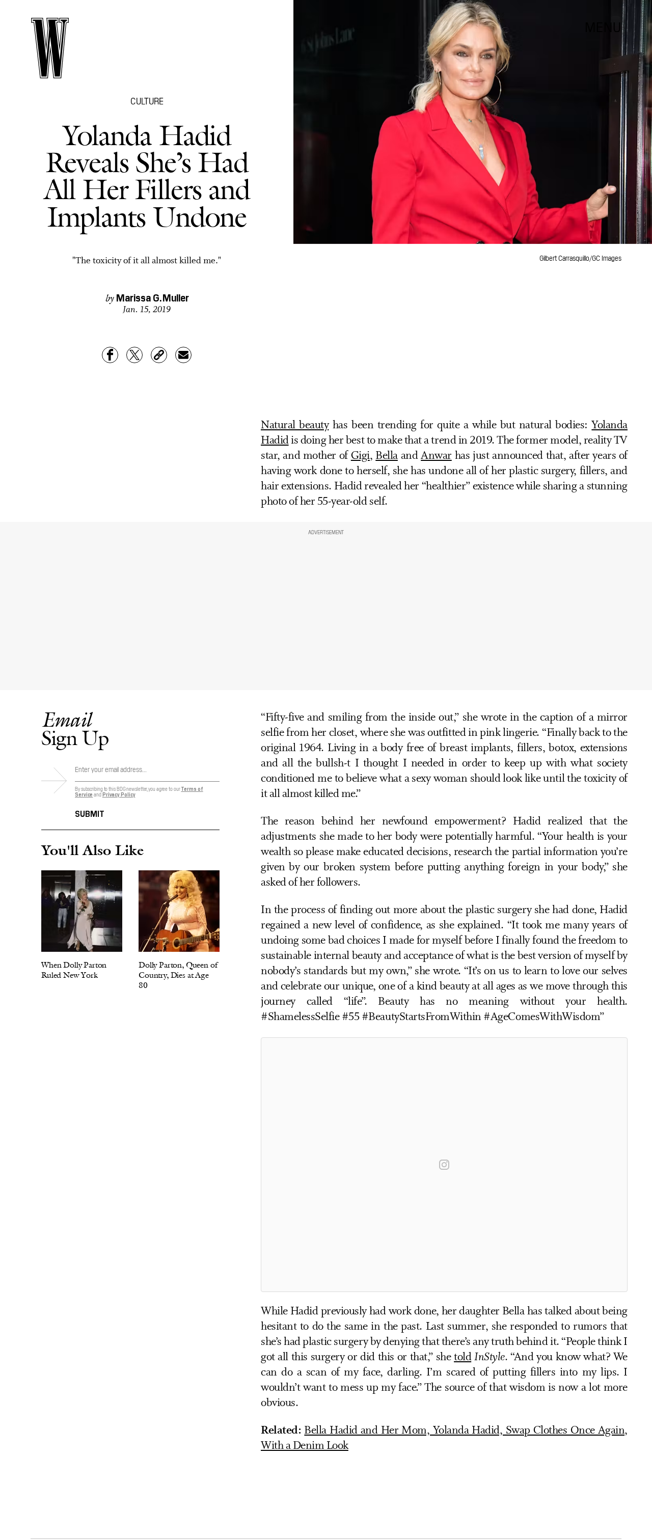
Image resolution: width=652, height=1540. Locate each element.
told (462, 1357)
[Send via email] (183, 355)
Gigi (360, 456)
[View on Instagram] (444, 1164)
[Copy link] (159, 355)
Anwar (436, 456)
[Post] (134, 355)
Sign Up (74, 728)
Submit (89, 812)
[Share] (110, 355)
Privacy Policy (118, 794)
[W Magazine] (50, 48)
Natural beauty (295, 425)
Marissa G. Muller (152, 297)
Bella (386, 456)
